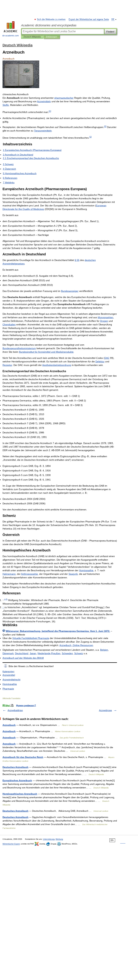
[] (50, 111)
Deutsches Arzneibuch (15, 767)
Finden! (110, 31)
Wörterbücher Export (11, 844)
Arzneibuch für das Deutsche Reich (23, 757)
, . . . (58, 631)
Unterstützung (49, 839)
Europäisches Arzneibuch (17, 780)
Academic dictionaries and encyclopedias (48, 25)
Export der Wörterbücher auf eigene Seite (89, 19)
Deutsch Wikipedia (32, 37)
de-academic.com (10, 35)
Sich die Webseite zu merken (51, 19)
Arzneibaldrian (15, 710)
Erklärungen (51, 37)
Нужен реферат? (26, 705)
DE (112, 19)
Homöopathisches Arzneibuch (20, 793)
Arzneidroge (105, 710)
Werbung (59, 839)
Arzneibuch (9, 725)
